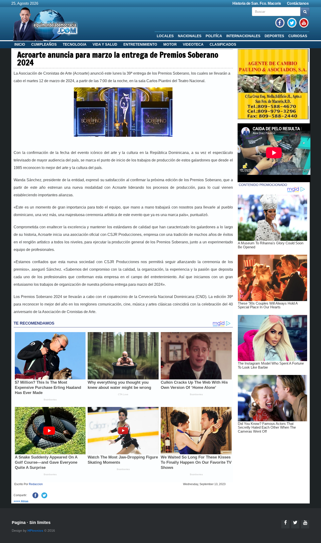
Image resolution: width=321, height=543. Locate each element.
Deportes (274, 36)
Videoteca (193, 44)
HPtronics (35, 530)
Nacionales (189, 36)
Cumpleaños (44, 44)
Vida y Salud (105, 44)
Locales (165, 36)
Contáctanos (298, 3)
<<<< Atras (21, 501)
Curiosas (297, 36)
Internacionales (243, 36)
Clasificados (223, 44)
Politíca (214, 36)
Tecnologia (74, 44)
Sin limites (40, 522)
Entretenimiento (140, 44)
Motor (170, 44)
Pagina (19, 522)
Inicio (19, 44)
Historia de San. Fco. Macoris (256, 3)
